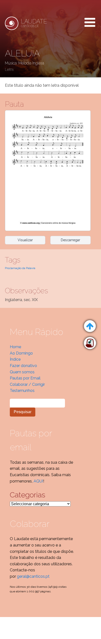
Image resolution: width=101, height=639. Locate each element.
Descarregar (70, 240)
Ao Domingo (21, 353)
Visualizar (25, 240)
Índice (15, 359)
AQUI (38, 481)
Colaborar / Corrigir (27, 384)
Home (15, 347)
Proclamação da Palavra (20, 268)
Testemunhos (22, 390)
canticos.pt (34, 23)
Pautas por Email (25, 378)
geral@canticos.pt (33, 576)
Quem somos (22, 372)
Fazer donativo (23, 365)
